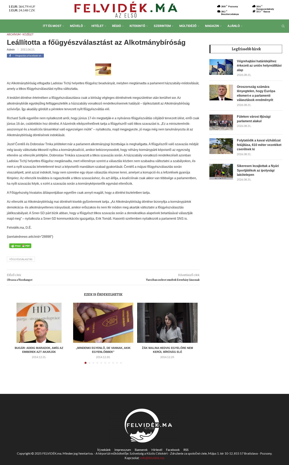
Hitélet (97, 26)
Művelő (76, 26)
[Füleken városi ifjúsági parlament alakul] (221, 122)
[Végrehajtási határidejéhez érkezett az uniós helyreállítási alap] (221, 67)
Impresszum (122, 449)
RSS (186, 449)
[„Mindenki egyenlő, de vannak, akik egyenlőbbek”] (103, 323)
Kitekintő (137, 26)
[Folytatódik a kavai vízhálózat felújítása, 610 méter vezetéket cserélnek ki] (221, 146)
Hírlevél (156, 449)
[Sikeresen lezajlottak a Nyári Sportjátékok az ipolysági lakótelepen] (221, 172)
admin (11, 49)
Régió (116, 26)
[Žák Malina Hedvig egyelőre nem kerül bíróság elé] (167, 323)
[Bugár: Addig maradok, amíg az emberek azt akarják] (39, 323)
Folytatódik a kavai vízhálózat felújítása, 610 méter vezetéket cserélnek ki (259, 145)
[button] (14, 335)
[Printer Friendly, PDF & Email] (20, 245)
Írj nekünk (104, 449)
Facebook (173, 449)
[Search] (283, 26)
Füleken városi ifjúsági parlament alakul (254, 119)
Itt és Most (52, 26)
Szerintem (162, 26)
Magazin (212, 26)
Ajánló (233, 26)
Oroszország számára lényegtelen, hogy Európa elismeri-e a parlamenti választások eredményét (256, 93)
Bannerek (141, 449)
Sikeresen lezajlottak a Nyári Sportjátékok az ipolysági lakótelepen (258, 170)
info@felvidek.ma (152, 458)
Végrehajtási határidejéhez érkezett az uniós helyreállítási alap (259, 66)
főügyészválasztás (20, 259)
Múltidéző (188, 26)
